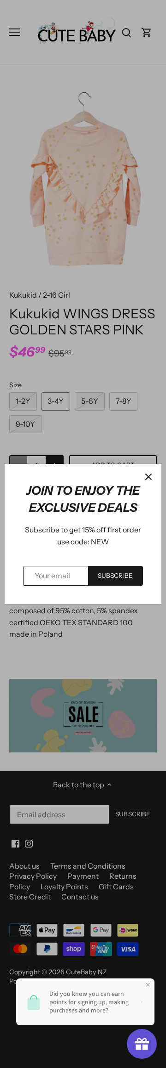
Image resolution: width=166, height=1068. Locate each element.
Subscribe (115, 575)
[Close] (148, 477)
